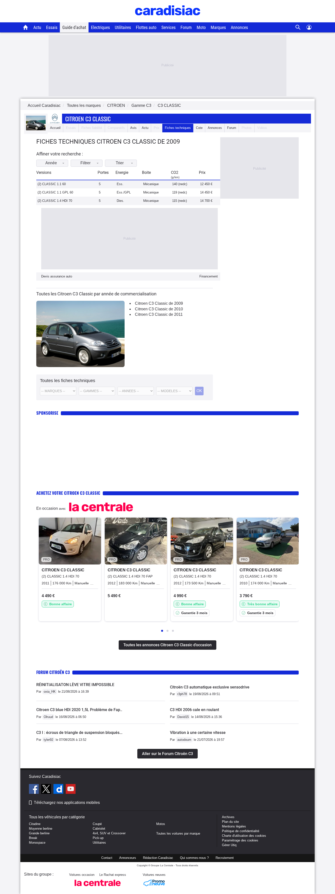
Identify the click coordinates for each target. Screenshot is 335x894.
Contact (106, 858)
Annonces (239, 27)
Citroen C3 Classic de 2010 (159, 309)
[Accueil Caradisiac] (25, 27)
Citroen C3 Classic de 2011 (159, 314)
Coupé (97, 824)
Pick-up (98, 838)
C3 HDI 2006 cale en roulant (194, 709)
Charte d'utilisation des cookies (244, 836)
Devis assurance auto (56, 276)
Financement (208, 276)
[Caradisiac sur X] (46, 789)
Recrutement (225, 858)
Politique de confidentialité (240, 831)
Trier (120, 163)
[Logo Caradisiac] (167, 20)
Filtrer (85, 163)
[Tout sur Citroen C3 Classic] (36, 129)
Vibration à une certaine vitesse (198, 732)
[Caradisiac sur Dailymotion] (58, 789)
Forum (186, 27)
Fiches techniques (178, 128)
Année (51, 163)
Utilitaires (123, 27)
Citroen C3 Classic (88, 118)
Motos (160, 824)
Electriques (100, 27)
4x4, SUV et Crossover (109, 833)
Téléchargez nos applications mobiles (67, 802)
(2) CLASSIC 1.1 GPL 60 (55, 192)
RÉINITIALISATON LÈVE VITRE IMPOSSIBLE (75, 684)
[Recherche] (298, 27)
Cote (199, 128)
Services (168, 27)
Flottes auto (146, 27)
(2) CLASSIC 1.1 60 (52, 184)
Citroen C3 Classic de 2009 (159, 303)
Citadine (34, 824)
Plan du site (230, 822)
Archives (228, 817)
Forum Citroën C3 (53, 672)
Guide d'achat (74, 27)
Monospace (37, 842)
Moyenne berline (40, 828)
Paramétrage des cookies (240, 840)
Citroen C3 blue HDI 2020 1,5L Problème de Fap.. (79, 709)
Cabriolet (99, 828)
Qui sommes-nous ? (194, 858)
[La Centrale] (97, 887)
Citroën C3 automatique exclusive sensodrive (209, 687)
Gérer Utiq (229, 845)
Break (33, 838)
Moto (201, 27)
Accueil (55, 128)
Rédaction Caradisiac (158, 858)
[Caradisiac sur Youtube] (71, 789)
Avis (133, 128)
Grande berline (39, 833)
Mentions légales (234, 826)
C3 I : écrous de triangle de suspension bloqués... (79, 732)
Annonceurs (127, 858)
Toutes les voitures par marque (178, 833)
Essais (51, 27)
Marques (218, 27)
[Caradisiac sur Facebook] (34, 789)
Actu (37, 27)
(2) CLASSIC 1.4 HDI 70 (55, 201)
